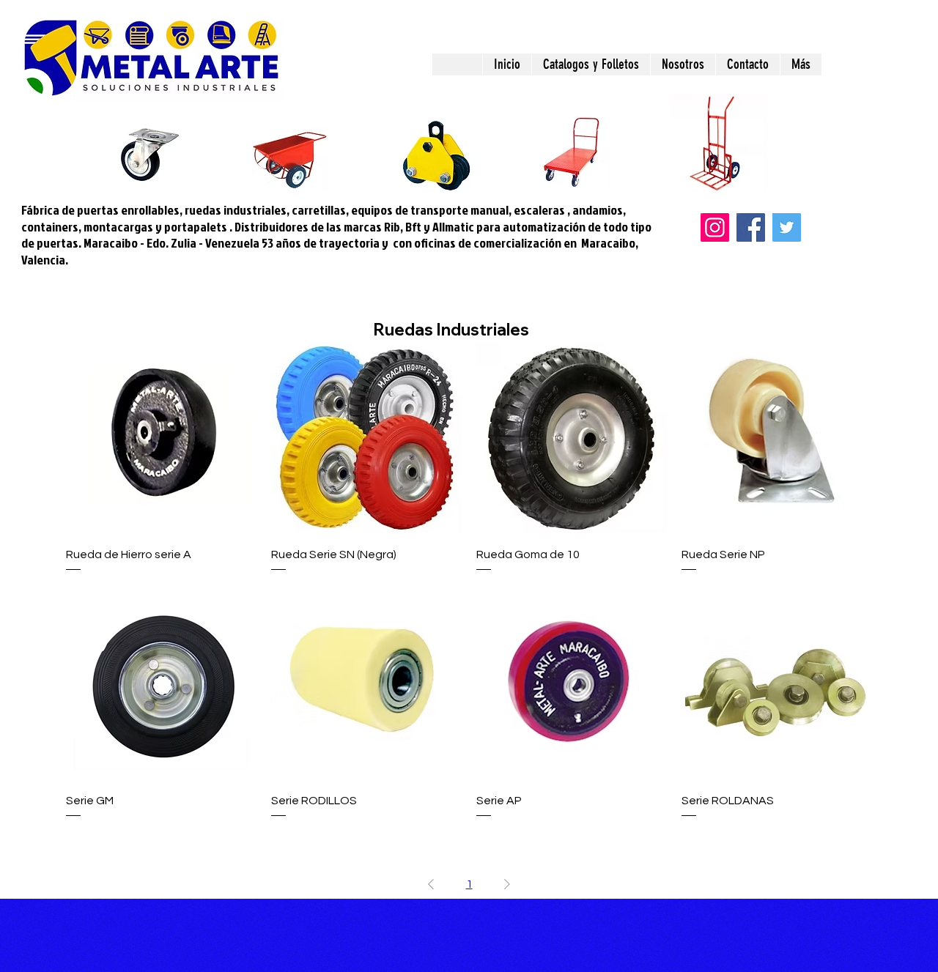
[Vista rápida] (161, 437)
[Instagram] (715, 227)
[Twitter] (786, 227)
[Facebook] (750, 227)
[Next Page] (507, 884)
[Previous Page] (431, 884)
